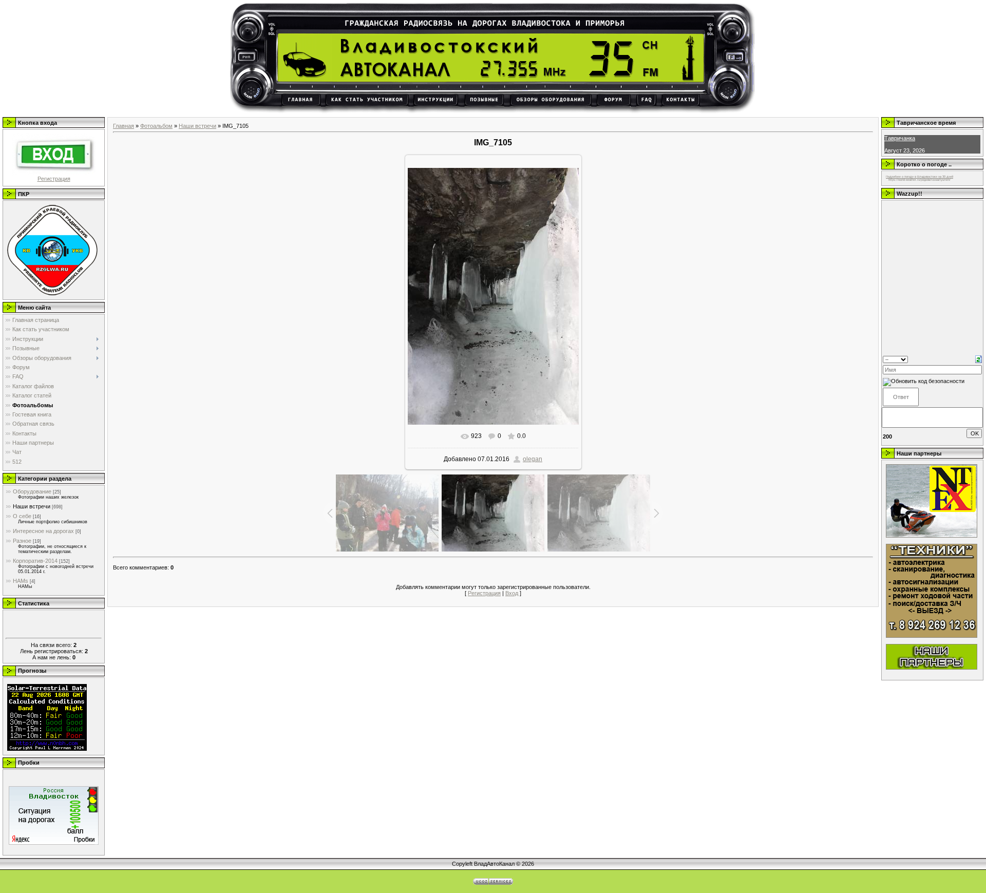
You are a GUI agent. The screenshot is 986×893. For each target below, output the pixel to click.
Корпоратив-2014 (35, 561)
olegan (532, 459)
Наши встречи (31, 506)
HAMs (20, 581)
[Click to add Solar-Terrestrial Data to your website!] (47, 749)
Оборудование (32, 491)
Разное (22, 541)
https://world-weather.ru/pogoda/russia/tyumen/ (919, 179)
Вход (511, 593)
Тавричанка (899, 138)
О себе (22, 516)
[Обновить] (978, 358)
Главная (123, 126)
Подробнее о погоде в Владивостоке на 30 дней (919, 176)
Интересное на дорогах (43, 531)
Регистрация (53, 179)
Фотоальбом (156, 126)
